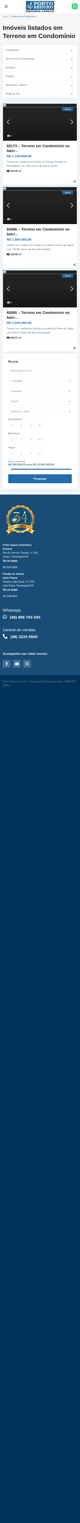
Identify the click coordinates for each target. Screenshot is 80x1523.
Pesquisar (40, 478)
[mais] (54, 165)
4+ (40, 425)
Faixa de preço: (17, 461)
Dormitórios (15, 419)
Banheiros (14, 433)
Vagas (11, 447)
